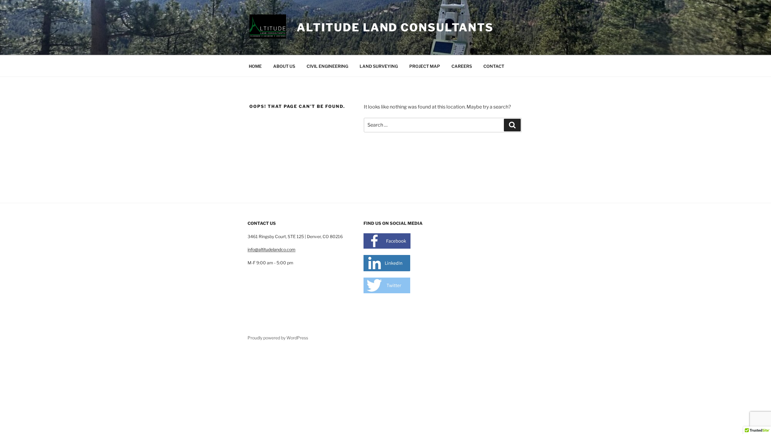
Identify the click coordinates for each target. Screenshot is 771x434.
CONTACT (493, 66)
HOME (255, 66)
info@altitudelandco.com (271, 249)
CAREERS (461, 66)
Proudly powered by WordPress (278, 337)
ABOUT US (284, 66)
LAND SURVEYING (379, 66)
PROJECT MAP (424, 66)
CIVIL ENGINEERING (327, 66)
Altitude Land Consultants (395, 27)
